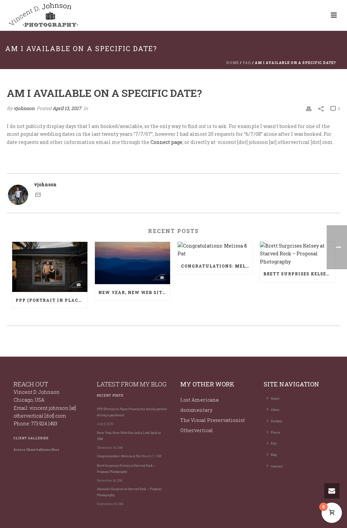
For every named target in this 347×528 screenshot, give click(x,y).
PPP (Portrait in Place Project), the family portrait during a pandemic (51, 300)
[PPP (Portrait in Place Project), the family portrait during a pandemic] (49, 267)
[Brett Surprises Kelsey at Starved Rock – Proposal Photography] (297, 254)
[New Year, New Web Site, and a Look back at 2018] (132, 263)
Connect (277, 466)
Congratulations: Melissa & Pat (217, 266)
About (275, 409)
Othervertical (196, 430)
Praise (275, 432)
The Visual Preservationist (212, 420)
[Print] (308, 108)
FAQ (274, 443)
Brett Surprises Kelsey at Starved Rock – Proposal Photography (299, 273)
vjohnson (24, 108)
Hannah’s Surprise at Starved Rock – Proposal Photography (129, 492)
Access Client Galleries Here (36, 449)
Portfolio (276, 421)
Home (232, 63)
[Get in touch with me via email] (38, 195)
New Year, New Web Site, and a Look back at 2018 (134, 292)
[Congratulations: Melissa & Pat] (215, 249)
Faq (247, 63)
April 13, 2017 (67, 108)
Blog (274, 455)
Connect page (166, 142)
